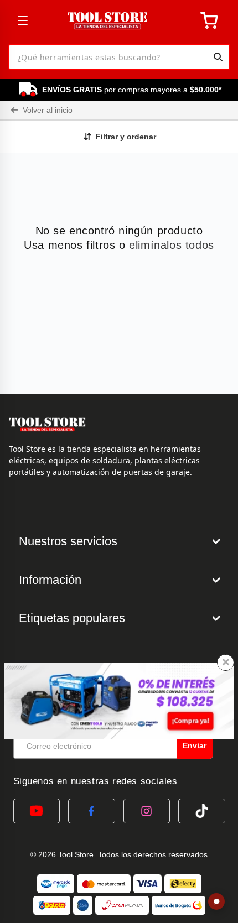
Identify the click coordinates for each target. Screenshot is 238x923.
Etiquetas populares (72, 618)
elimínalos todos (171, 245)
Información (50, 580)
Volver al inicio (46, 110)
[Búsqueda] (218, 57)
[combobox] (119, 57)
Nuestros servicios (68, 541)
